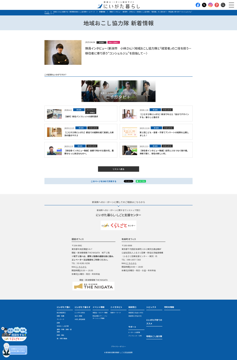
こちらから (82, 266)
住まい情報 (78, 316)
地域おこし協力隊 (63, 326)
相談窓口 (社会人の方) (135, 312)
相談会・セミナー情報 (100, 312)
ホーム (46, 12)
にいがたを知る (80, 312)
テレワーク (60, 319)
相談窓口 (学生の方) (135, 316)
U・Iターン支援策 (134, 332)
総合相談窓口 (61, 312)
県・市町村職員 (62, 338)
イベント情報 (98, 307)
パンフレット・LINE (135, 336)
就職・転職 (60, 316)
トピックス (151, 307)
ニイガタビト (116, 307)
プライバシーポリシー (118, 346)
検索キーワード (115, 312)
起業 (58, 323)
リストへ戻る (118, 169)
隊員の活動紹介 (114, 42)
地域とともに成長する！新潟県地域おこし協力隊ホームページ (74, 12)
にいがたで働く (64, 307)
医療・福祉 (60, 335)
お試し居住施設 (80, 319)
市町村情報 (169, 307)
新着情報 (102, 12)
